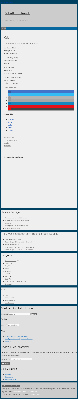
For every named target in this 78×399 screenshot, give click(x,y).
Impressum (8, 374)
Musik (7, 274)
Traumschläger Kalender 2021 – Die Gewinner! (20, 247)
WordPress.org (9, 303)
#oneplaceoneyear (10, 261)
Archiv (3, 325)
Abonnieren (5, 363)
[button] (9, 92)
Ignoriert (6, 143)
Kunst (7, 268)
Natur (6, 276)
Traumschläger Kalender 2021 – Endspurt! (18, 242)
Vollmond (8, 223)
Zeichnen (8, 284)
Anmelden (8, 295)
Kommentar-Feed (10, 300)
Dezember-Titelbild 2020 (13, 239)
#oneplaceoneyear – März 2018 (15, 228)
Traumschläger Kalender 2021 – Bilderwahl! (19, 249)
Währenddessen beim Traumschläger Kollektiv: (33, 233)
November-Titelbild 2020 (13, 244)
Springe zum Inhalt (7, 2)
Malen (7, 271)
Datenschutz (9, 377)
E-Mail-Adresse (6, 359)
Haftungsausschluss (11, 379)
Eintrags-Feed (9, 298)
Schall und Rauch (17, 13)
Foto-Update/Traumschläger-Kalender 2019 (18, 220)
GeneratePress (35, 395)
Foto (6, 266)
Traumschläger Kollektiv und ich (15, 281)
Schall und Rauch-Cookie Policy (25, 392)
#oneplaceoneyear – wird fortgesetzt (16, 218)
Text (12, 137)
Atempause (7, 146)
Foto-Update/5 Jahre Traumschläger (16, 225)
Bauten (7, 263)
